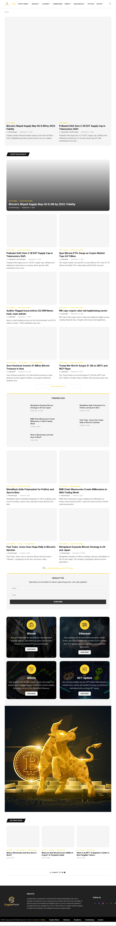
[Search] (110, 4)
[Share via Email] (64, 872)
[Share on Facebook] (57, 872)
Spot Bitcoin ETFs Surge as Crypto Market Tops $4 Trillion (82, 254)
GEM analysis (79, 4)
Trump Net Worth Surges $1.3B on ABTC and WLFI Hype (83, 367)
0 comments (28, 79)
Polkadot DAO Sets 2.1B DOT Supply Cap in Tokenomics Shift (82, 127)
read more (31, 649)
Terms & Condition (33, 920)
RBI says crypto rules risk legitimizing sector (83, 311)
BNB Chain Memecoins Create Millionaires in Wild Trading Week (42, 421)
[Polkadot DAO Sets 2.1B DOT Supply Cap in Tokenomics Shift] (84, 114)
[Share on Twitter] (60, 872)
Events (67, 4)
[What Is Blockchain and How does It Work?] (19, 437)
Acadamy (45, 4)
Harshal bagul (12, 132)
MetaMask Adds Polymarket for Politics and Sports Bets (36, 74)
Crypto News (23, 4)
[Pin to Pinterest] (62, 872)
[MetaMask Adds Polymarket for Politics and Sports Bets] (68, 408)
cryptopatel (64, 132)
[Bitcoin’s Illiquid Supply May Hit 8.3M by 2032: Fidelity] (31, 113)
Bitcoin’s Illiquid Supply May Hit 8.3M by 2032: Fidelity (31, 127)
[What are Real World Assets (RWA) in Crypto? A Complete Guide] (58, 842)
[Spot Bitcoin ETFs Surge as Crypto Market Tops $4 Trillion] (84, 240)
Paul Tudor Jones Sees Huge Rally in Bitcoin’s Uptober (91, 421)
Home (14, 4)
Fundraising (57, 4)
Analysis (35, 4)
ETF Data (91, 4)
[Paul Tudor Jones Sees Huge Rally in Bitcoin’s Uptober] (68, 422)
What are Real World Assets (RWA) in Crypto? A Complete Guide (57, 854)
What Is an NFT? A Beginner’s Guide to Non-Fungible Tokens (93, 854)
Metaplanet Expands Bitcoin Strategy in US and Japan (41, 406)
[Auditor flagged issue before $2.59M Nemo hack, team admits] (31, 298)
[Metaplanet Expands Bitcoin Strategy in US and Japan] (19, 408)
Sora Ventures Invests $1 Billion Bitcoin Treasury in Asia (28, 367)
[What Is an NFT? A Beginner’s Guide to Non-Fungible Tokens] (93, 842)
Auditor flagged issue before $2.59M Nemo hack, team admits (29, 312)
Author (99, 4)
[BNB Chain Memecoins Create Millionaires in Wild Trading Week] (19, 422)
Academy (77, 920)
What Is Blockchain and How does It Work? (41, 436)
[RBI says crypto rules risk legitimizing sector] (84, 296)
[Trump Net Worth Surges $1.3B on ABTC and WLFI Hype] (84, 353)
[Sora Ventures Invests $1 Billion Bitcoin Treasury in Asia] (31, 354)
